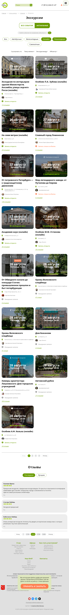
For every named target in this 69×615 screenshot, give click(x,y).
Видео (29, 564)
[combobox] (29, 51)
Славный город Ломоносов (49, 135)
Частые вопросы (48, 548)
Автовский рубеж (44, 380)
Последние (28, 475)
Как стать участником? (48, 543)
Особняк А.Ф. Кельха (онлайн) (17, 431)
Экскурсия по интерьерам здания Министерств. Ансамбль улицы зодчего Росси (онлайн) (15, 86)
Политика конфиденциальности (34, 602)
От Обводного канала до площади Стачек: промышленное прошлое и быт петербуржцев (16, 283)
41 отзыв (38, 297)
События (32, 545)
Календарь (33, 548)
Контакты (43, 559)
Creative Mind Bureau (37, 606)
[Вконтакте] (33, 599)
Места (32, 547)
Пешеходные (59, 39)
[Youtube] (29, 599)
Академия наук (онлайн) (15, 232)
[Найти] (31, 5)
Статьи (29, 561)
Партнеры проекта (19, 553)
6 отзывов (38, 198)
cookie (38, 577)
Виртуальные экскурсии (28, 567)
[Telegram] (36, 599)
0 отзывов (38, 150)
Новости (18, 548)
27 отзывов (39, 396)
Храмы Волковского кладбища (45, 281)
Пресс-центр (18, 552)
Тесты (28, 562)
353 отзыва (5, 401)
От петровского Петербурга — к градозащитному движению (17, 183)
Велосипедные (32, 39)
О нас (18, 543)
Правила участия (48, 547)
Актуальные (42, 25)
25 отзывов (6, 150)
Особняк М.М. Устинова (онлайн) (47, 233)
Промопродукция (28, 569)
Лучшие (41, 475)
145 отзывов (6, 202)
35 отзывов (39, 250)
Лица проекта (18, 550)
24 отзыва (5, 446)
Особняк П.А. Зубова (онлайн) (51, 81)
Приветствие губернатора (19, 545)
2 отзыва (38, 348)
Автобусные (17, 39)
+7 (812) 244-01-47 (48, 5)
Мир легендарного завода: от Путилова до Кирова (50, 181)
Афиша (32, 543)
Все (5, 39)
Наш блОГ (29, 559)
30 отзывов (6, 247)
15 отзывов (6, 105)
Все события (27, 25)
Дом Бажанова (43, 333)
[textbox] (29, 51)
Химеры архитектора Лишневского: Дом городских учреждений (17, 383)
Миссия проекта (18, 547)
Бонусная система (48, 550)
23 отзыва (38, 97)
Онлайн (46, 39)
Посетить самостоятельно (29, 566)
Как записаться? (48, 545)
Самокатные (34, 44)
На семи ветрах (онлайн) (15, 135)
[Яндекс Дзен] (39, 599)
